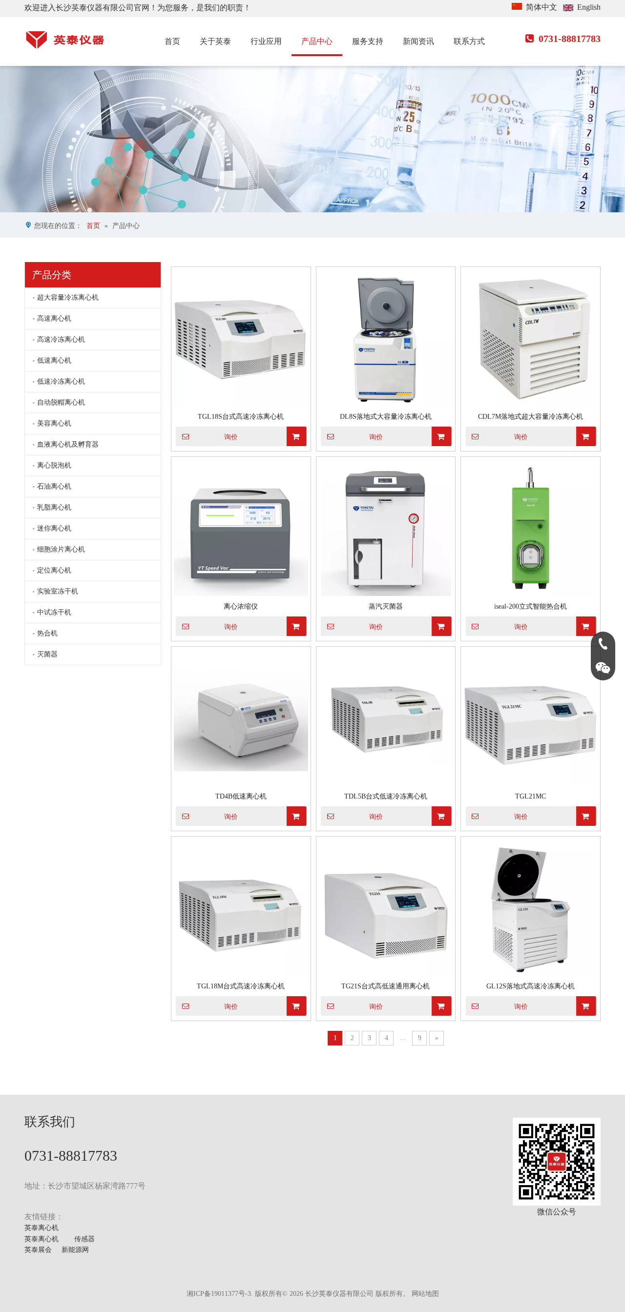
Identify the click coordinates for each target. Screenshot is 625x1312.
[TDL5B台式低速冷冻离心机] (386, 719)
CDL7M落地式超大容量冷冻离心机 (530, 416)
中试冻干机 (54, 612)
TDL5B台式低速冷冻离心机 (385, 796)
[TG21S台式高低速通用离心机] (386, 909)
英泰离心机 (41, 1227)
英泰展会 (38, 1249)
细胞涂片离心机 (61, 549)
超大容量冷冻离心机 (68, 297)
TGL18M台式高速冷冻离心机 (241, 986)
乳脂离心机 (54, 507)
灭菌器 (47, 654)
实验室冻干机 (57, 591)
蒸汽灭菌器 (386, 606)
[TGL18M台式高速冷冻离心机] (241, 909)
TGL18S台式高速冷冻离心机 (241, 416)
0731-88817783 (563, 38)
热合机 (47, 633)
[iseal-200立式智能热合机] (530, 529)
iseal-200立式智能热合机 (530, 606)
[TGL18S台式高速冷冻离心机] (241, 339)
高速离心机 (54, 318)
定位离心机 (54, 570)
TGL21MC (530, 796)
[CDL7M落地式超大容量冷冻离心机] (530, 339)
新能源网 (75, 1249)
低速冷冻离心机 (61, 381)
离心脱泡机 (54, 465)
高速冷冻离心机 (61, 339)
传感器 (84, 1239)
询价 (231, 437)
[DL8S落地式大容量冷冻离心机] (386, 339)
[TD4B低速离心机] (241, 719)
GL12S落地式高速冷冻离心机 (530, 986)
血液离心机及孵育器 (68, 444)
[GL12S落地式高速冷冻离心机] (530, 909)
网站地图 (425, 1293)
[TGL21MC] (530, 719)
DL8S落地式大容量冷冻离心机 (386, 416)
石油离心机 (54, 486)
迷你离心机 (54, 528)
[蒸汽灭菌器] (386, 529)
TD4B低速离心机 (241, 796)
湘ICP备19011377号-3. (220, 1293)
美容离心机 (54, 423)
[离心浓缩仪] (241, 529)
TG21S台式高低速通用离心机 (385, 986)
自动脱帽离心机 (61, 402)
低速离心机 (54, 360)
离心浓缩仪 (241, 606)
